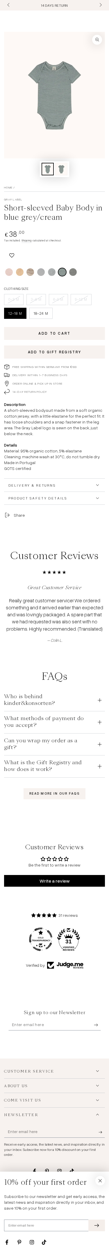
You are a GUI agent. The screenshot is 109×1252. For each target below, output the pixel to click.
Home (8, 187)
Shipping (27, 240)
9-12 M (83, 301)
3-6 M (38, 301)
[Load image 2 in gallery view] (61, 169)
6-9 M (60, 301)
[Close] (100, 1181)
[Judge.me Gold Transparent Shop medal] (40, 939)
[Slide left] (8, 5)
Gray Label (13, 199)
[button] (11, 254)
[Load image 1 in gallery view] (48, 169)
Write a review (55, 881)
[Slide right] (100, 5)
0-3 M (16, 301)
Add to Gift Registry (54, 351)
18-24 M (43, 315)
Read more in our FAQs (54, 793)
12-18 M (17, 315)
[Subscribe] (97, 1025)
